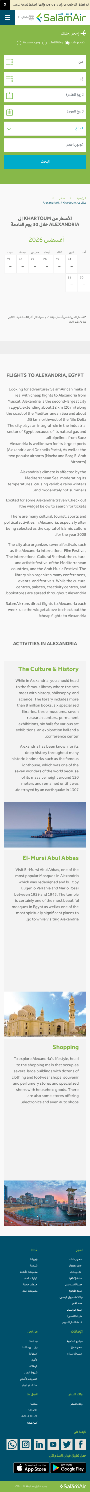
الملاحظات (33, 1410)
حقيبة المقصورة (74, 1316)
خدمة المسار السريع (72, 1322)
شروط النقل (31, 1372)
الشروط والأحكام (29, 1379)
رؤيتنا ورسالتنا (30, 1347)
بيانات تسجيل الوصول (71, 1297)
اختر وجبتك (76, 1272)
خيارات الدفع (31, 1278)
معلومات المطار (30, 1291)
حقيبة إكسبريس (73, 1284)
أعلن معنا (32, 1423)
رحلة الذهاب (56, 42)
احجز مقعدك (75, 1266)
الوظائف (33, 1366)
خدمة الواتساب (74, 1310)
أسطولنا (33, 1354)
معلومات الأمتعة (29, 1272)
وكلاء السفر (76, 1404)
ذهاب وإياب (78, 42)
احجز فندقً (76, 1347)
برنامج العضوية (74, 1341)
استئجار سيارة (74, 1354)
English (23, 17)
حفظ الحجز (77, 1303)
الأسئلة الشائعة (30, 1416)
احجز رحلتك (76, 1259)
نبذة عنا (34, 1341)
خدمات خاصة (30, 1284)
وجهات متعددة (31, 42)
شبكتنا (34, 1266)
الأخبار (34, 1360)
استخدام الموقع (30, 1385)
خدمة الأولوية (75, 1291)
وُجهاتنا (34, 1259)
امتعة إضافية (75, 1278)
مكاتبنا (34, 1404)
